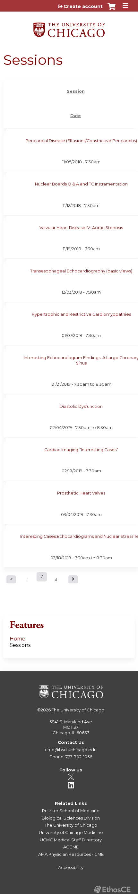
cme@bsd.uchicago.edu (71, 749)
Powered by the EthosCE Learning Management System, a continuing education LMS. (112, 889)
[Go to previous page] (11, 579)
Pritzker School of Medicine (70, 810)
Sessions (20, 645)
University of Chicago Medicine (71, 832)
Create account (83, 6)
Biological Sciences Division (71, 818)
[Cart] (112, 9)
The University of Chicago (78, 709)
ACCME (71, 846)
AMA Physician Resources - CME (71, 854)
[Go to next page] (73, 579)
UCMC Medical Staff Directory (71, 839)
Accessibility (70, 867)
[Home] (69, 27)
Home (17, 639)
